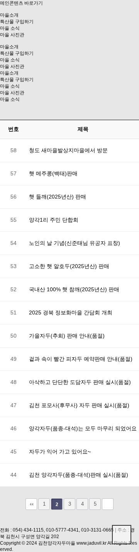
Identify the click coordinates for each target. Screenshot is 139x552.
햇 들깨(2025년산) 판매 (57, 197)
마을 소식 (10, 28)
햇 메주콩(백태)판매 (53, 173)
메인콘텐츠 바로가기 (21, 3)
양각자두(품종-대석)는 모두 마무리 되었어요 (83, 428)
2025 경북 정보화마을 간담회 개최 (70, 312)
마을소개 (9, 15)
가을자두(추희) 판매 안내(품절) (67, 336)
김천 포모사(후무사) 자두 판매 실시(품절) (79, 405)
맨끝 (108, 504)
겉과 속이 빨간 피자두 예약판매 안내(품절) (80, 359)
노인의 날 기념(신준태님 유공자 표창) (74, 243)
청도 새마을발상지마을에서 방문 (68, 150)
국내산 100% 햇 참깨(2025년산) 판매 (74, 289)
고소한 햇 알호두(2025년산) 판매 (69, 266)
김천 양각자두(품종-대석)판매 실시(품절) (78, 475)
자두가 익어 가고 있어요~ (60, 451)
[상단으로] (121, 534)
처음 (31, 504)
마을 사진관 (12, 34)
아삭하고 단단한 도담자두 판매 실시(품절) (80, 382)
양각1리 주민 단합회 (53, 220)
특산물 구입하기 (17, 21)
